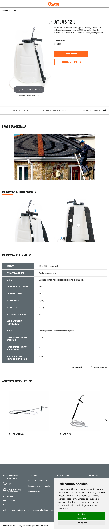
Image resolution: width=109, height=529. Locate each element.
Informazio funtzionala (54, 110)
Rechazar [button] (81, 518)
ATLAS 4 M (65, 434)
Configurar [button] (82, 523)
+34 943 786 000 (12, 478)
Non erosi (71, 54)
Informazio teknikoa (90, 110)
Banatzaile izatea (71, 62)
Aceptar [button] (81, 514)
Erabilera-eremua (19, 110)
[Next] (104, 110)
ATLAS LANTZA (16, 434)
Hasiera (5, 11)
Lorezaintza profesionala (39, 486)
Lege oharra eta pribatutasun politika (34, 525)
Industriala (7, 505)
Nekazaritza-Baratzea (37, 481)
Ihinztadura (8, 496)
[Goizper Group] (12, 492)
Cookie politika (9, 525)
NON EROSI (94, 475)
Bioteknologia (9, 500)
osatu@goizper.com (10, 475)
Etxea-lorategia (35, 491)
